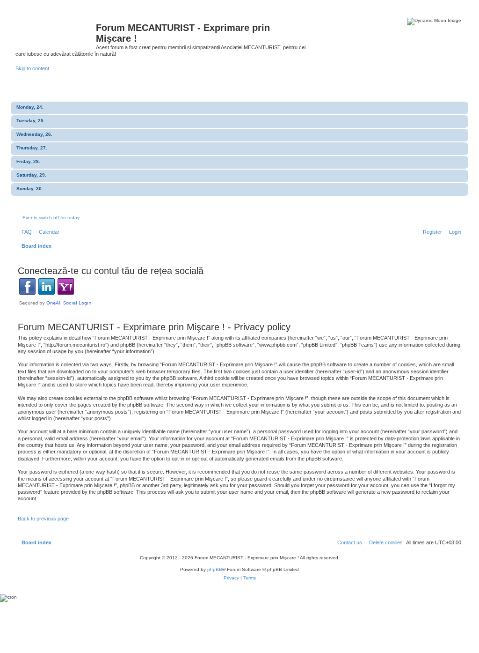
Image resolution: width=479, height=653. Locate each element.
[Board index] (55, 30)
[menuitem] (25, 232)
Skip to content (32, 68)
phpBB (214, 569)
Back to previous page (43, 518)
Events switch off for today (51, 217)
